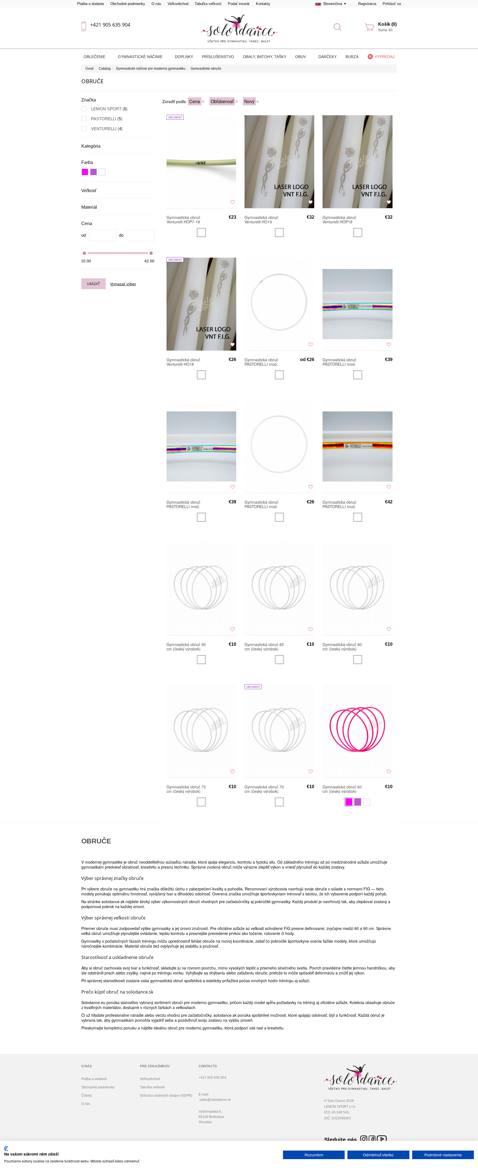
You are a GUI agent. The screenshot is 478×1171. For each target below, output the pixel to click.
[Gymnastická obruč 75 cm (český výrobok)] (201, 731)
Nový (249, 101)
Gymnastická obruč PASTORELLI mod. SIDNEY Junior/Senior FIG (342, 504)
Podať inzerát (239, 4)
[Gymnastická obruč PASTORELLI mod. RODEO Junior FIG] (357, 304)
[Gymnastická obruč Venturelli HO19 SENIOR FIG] (279, 161)
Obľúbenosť (222, 101)
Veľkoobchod (178, 4)
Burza (351, 56)
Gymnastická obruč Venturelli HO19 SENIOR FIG (261, 219)
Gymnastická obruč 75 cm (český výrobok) (186, 789)
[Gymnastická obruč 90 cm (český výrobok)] (201, 588)
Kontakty (263, 4)
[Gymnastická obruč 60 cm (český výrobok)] (357, 731)
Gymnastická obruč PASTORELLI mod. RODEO (261, 361)
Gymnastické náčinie (140, 56)
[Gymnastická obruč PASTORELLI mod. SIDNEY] (279, 446)
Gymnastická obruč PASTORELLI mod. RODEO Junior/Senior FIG (186, 504)
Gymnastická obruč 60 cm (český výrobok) (342, 789)
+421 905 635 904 (110, 24)
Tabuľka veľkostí (208, 4)
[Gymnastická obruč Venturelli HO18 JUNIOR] (201, 304)
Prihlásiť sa (392, 4)
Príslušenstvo (218, 56)
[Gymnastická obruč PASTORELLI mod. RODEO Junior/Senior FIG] (201, 446)
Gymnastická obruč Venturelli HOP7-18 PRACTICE (183, 219)
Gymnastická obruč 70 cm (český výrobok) (264, 789)
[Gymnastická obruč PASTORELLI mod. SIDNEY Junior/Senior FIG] (357, 446)
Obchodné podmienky (127, 4)
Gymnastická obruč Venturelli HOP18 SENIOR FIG (339, 219)
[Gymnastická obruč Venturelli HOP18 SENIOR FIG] (357, 161)
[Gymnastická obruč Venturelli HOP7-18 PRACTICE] (201, 161)
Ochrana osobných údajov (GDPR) (166, 1095)
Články (86, 1095)
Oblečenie (95, 56)
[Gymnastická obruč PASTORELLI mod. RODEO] (279, 304)
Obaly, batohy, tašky (264, 56)
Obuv (301, 56)
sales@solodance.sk (215, 1100)
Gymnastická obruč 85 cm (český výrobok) (264, 646)
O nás (156, 4)
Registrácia (367, 4)
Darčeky (327, 56)
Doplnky (184, 56)
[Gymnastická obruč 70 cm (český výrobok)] (279, 731)
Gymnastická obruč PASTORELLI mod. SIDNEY (261, 504)
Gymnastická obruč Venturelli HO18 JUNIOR (183, 361)
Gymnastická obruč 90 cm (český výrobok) (186, 646)
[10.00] (84, 253)
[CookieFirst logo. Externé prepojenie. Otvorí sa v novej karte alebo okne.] (6, 1148)
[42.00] (151, 253)
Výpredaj (384, 56)
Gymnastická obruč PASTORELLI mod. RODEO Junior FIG (339, 361)
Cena (194, 101)
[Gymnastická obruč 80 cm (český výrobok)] (357, 588)
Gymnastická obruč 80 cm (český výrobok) (342, 646)
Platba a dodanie (90, 4)
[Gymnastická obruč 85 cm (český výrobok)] (279, 588)
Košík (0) (387, 24)
